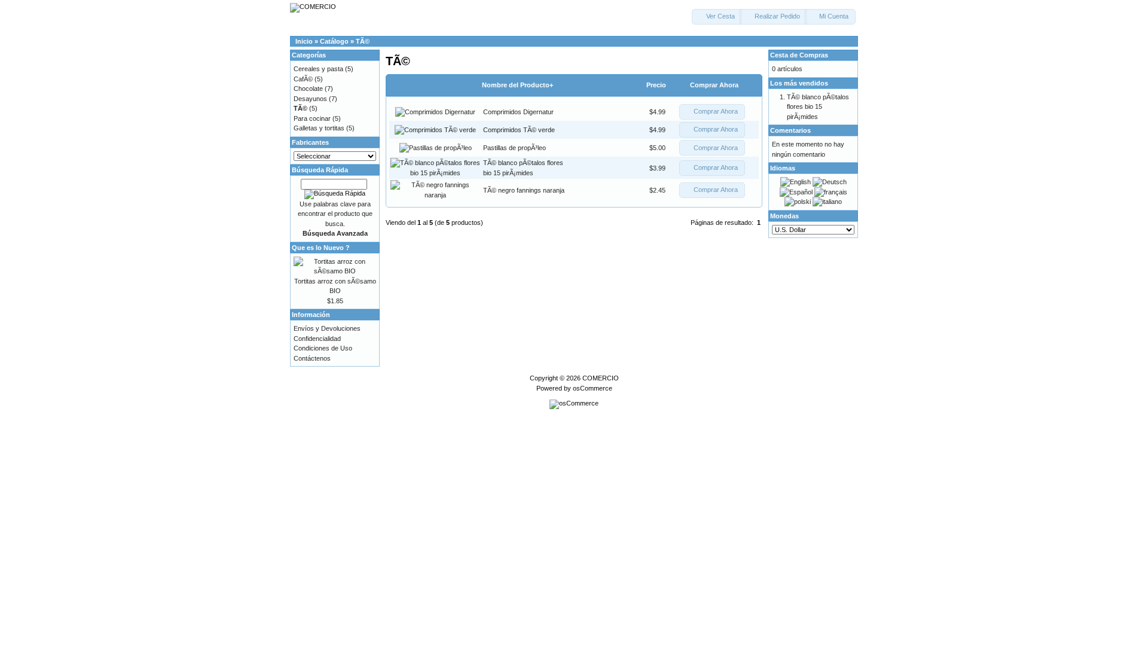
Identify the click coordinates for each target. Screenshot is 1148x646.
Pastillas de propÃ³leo (514, 147)
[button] (717, 17)
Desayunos (310, 98)
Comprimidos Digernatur (518, 111)
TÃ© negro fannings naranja (523, 190)
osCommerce (592, 388)
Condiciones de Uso (323, 348)
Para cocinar (312, 118)
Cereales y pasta (318, 68)
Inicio (304, 41)
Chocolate (308, 88)
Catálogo (334, 41)
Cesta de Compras (799, 55)
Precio (656, 85)
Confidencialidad (317, 338)
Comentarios (790, 130)
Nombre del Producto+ (517, 85)
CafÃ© (303, 79)
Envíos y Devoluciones (327, 328)
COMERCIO (600, 378)
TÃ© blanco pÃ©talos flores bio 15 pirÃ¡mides (818, 106)
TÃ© (363, 41)
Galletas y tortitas (319, 128)
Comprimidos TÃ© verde (519, 129)
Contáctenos (312, 358)
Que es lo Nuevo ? (321, 247)
